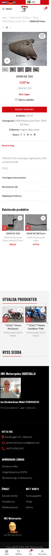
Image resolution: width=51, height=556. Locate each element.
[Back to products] (7, 27)
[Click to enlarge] (7, 61)
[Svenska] (14, 2)
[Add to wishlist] (20, 218)
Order (29, 501)
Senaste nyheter (10, 495)
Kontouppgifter (34, 495)
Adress (29, 507)
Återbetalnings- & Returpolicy (17, 477)
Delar (36, 17)
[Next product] (10, 27)
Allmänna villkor (10, 466)
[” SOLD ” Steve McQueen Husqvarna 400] (13, 314)
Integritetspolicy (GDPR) (14, 472)
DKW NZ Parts (37, 21)
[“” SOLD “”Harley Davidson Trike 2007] (36, 314)
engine (23, 129)
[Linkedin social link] (31, 135)
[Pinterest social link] (28, 135)
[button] (4, 49)
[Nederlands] (4, 2)
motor (36, 129)
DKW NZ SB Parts (36, 233)
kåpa (30, 129)
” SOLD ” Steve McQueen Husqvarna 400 (13, 328)
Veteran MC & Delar (20, 17)
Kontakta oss (8, 501)
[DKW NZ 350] (13, 222)
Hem (4, 17)
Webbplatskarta (10, 507)
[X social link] (24, 135)
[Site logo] (24, 8)
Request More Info (24, 109)
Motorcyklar (10, 332)
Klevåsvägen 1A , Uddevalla (18, 436)
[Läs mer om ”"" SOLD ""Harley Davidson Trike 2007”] (28, 320)
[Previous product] (3, 27)
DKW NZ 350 (13, 233)
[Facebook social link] (21, 135)
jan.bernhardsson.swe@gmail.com (22, 442)
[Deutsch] (11, 2)
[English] (7, 2)
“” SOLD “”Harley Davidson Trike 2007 (36, 328)
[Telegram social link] (34, 135)
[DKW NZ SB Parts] (36, 222)
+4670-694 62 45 (14, 448)
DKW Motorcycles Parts (14, 21)
